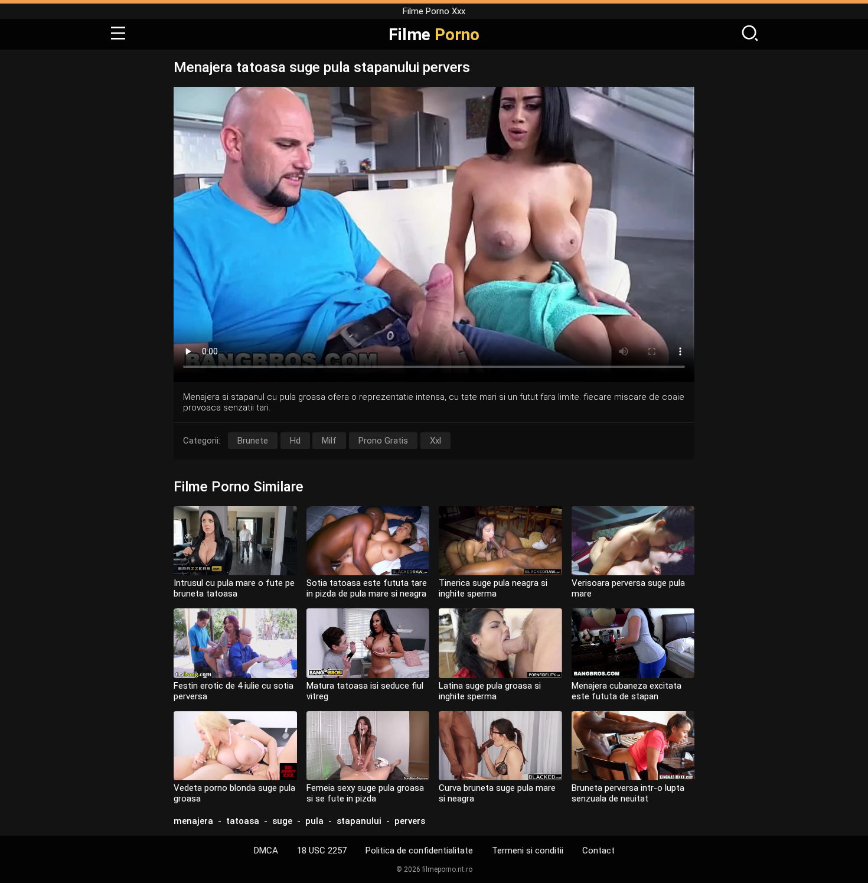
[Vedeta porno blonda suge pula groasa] (235, 745)
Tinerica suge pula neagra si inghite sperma (493, 588)
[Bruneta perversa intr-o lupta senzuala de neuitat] (633, 745)
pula (314, 821)
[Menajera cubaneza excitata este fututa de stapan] (633, 642)
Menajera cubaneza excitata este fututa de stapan (626, 691)
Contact (598, 850)
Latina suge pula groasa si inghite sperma (490, 691)
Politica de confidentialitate (419, 850)
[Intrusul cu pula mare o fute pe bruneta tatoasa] (235, 540)
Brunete (252, 440)
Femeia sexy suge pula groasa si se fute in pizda (365, 793)
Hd (295, 440)
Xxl (435, 440)
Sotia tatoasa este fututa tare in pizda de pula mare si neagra (366, 588)
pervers (409, 821)
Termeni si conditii (527, 850)
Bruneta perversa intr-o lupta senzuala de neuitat (628, 793)
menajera (193, 821)
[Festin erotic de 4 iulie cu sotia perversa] (235, 642)
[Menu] (118, 34)
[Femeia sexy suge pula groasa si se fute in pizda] (368, 745)
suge (282, 821)
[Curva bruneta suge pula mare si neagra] (500, 745)
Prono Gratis (383, 440)
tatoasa (242, 821)
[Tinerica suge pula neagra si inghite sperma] (500, 540)
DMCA (266, 850)
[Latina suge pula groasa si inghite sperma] (500, 642)
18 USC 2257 (322, 850)
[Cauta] (749, 34)
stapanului (359, 821)
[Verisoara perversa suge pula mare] (633, 540)
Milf (329, 440)
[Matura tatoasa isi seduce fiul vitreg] (368, 642)
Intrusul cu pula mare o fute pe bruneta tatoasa (234, 588)
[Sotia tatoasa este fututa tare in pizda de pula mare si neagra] (368, 540)
